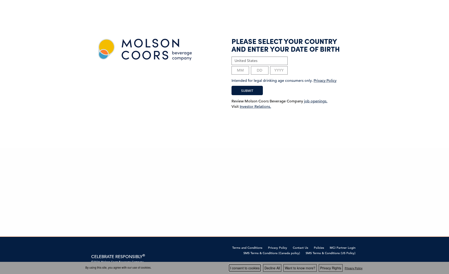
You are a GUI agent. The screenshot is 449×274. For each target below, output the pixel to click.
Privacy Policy (277, 248)
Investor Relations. (255, 106)
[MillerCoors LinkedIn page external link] (108, 247)
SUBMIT (247, 91)
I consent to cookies (245, 268)
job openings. (315, 101)
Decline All (272, 268)
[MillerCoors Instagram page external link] (101, 247)
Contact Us (300, 248)
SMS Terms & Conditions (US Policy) (330, 253)
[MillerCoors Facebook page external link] (94, 247)
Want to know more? (300, 268)
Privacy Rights (330, 268)
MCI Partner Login (342, 248)
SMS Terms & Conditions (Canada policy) (271, 253)
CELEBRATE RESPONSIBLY (118, 256)
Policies (319, 248)
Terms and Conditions (247, 248)
